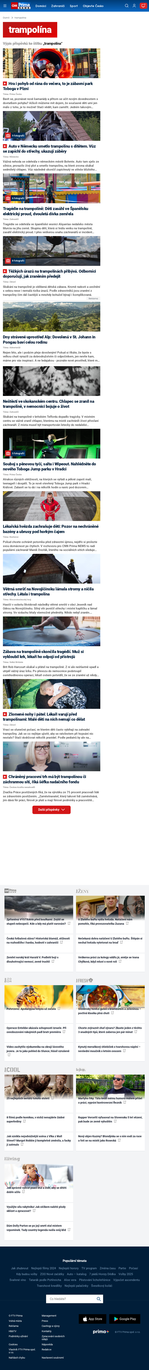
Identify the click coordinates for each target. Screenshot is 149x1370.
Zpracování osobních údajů (53, 1338)
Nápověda (47, 1344)
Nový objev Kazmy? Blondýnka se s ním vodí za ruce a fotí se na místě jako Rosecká (110, 1138)
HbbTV (12, 1331)
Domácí (41, 6)
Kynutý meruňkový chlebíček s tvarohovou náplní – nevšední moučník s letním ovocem (109, 1048)
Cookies (13, 1344)
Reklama (13, 1325)
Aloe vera (70, 1280)
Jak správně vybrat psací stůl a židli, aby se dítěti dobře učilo (37, 1189)
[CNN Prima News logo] (20, 6)
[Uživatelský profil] (134, 5)
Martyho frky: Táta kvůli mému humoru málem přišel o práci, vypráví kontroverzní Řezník (110, 1100)
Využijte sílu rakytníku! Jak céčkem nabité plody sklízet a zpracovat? (36, 1208)
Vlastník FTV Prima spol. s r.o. (22, 1351)
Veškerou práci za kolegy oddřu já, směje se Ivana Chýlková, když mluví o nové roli (108, 959)
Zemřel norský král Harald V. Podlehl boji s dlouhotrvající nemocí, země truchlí (32, 959)
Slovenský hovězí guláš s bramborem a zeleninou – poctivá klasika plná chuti (109, 1011)
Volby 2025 (126, 1274)
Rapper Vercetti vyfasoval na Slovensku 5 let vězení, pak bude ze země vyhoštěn (110, 1119)
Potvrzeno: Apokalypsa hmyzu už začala (31, 1008)
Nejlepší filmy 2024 (43, 1268)
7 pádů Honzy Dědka (102, 1274)
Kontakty (46, 1331)
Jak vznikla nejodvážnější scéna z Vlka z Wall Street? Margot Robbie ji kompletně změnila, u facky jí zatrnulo (39, 1140)
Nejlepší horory (69, 1268)
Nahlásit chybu (17, 1357)
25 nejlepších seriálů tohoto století (28, 1098)
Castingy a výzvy (51, 1325)
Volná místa (15, 1320)
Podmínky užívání (18, 1336)
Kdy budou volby (26, 1274)
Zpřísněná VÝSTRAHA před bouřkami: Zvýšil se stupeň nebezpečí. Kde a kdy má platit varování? (37, 921)
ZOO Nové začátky (52, 1274)
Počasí (133, 1268)
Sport (74, 6)
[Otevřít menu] (5, 6)
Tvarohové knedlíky (49, 1286)
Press (45, 1320)
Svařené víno (18, 1280)
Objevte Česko (93, 6)
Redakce (46, 1349)
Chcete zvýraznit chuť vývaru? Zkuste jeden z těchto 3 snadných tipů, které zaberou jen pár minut (110, 1030)
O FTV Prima (16, 1315)
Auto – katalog (76, 1274)
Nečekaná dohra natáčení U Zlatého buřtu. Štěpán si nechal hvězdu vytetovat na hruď (110, 940)
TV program (89, 1268)
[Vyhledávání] (126, 5)
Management (49, 1315)
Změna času (108, 1268)
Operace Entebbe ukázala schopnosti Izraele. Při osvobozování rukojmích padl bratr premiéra (36, 1030)
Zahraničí (58, 6)
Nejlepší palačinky (76, 1286)
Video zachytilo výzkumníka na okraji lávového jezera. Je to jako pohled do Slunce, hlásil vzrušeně (38, 1048)
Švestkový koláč (101, 1286)
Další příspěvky (49, 809)
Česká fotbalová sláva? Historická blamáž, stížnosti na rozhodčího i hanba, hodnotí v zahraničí (38, 940)
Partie (122, 1268)
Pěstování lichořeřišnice (94, 1280)
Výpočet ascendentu (126, 1280)
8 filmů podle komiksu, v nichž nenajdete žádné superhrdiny (36, 1119)
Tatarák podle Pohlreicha (45, 1280)
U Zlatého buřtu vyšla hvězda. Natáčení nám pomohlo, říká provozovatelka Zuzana (105, 921)
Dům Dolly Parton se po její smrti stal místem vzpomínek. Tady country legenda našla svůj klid (37, 1227)
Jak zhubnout (19, 1268)
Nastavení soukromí (53, 1357)
